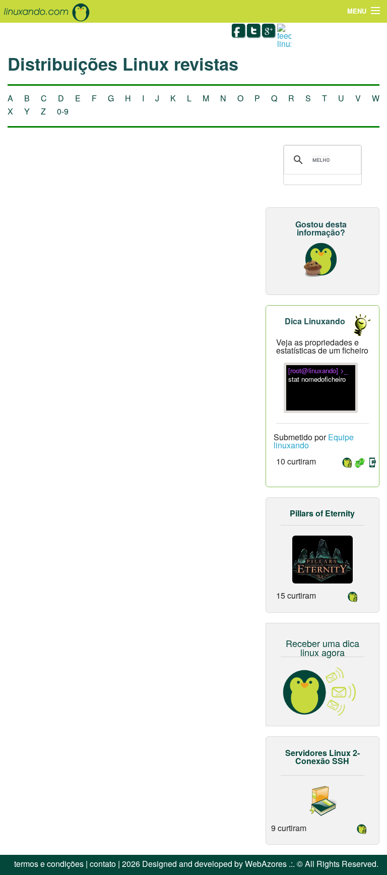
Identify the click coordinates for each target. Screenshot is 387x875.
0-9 (63, 111)
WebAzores (266, 863)
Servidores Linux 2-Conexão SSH (322, 757)
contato (103, 863)
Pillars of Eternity (322, 513)
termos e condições (49, 863)
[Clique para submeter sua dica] (356, 324)
